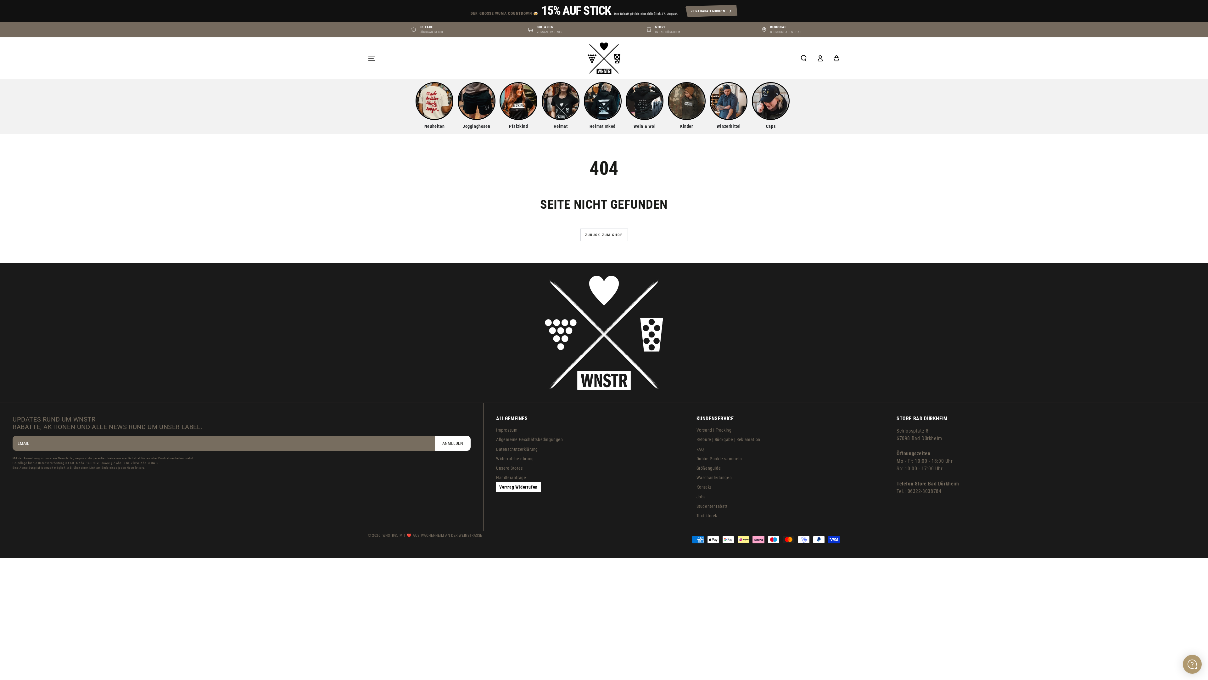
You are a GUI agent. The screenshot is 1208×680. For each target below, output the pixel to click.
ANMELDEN (452, 443)
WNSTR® (390, 535)
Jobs (701, 496)
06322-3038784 (925, 491)
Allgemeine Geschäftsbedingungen (529, 439)
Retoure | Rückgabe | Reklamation (728, 439)
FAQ (700, 449)
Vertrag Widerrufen (518, 487)
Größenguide (708, 468)
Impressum (506, 430)
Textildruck (706, 515)
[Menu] (371, 58)
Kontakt (703, 487)
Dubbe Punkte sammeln (719, 458)
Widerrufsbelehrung (515, 458)
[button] (804, 58)
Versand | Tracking (714, 430)
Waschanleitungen (714, 477)
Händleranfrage (511, 477)
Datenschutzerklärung (517, 449)
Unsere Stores (509, 468)
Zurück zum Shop (604, 235)
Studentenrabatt (712, 506)
